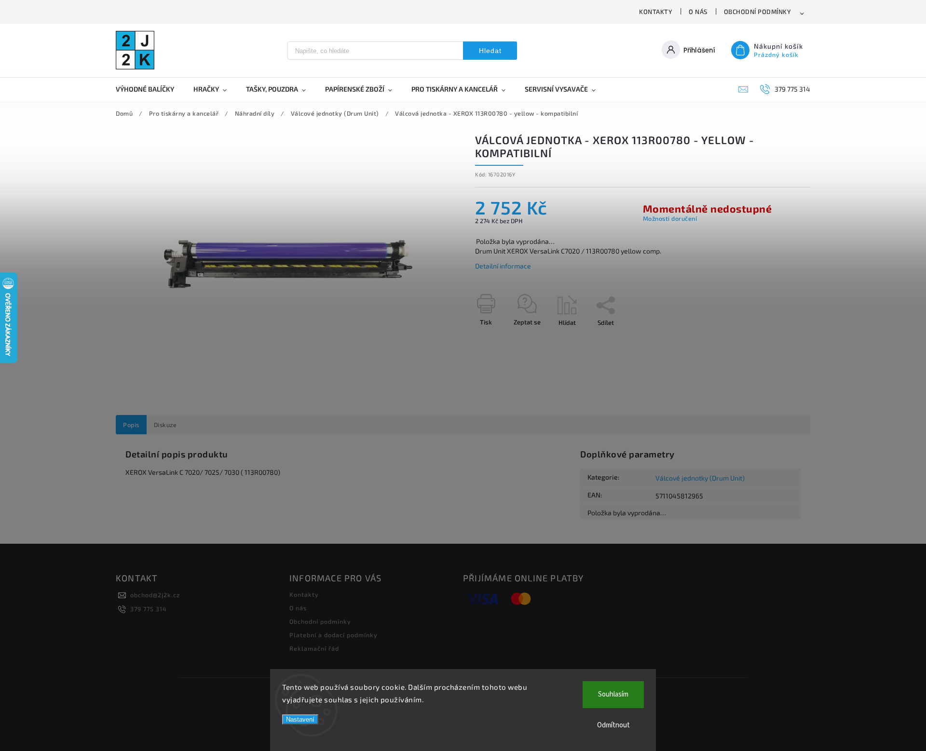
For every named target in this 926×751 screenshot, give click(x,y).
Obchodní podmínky (757, 11)
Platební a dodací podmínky (333, 635)
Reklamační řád (314, 648)
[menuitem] (150, 89)
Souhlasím (613, 694)
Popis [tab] (131, 425)
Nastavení (300, 719)
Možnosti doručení (670, 218)
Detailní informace (503, 266)
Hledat (490, 50)
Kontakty (655, 11)
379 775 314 (148, 609)
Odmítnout (613, 725)
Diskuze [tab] (165, 425)
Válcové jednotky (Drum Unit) (700, 478)
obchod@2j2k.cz (155, 595)
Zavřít (780, 339)
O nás (698, 11)
